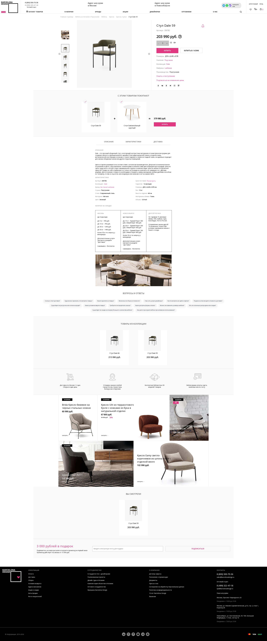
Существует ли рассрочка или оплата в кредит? (65, 305)
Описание (109, 142)
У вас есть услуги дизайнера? (154, 301)
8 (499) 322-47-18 (31, 5)
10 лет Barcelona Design (157, 593)
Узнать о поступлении (165, 76)
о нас (215, 12)
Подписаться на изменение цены (170, 80)
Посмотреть (151, 181)
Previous (59, 54)
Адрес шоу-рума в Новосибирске (162, 4)
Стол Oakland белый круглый (132, 126)
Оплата (31, 574)
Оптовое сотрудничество (97, 587)
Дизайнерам (155, 12)
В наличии (69, 12)
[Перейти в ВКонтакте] (124, 634)
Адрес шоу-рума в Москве (95, 4)
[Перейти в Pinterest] (133, 634)
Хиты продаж (33, 593)
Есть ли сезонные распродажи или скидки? (202, 305)
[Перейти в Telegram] (143, 634)
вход (261, 4)
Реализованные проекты (96, 577)
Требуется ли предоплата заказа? (120, 305)
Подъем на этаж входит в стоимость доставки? (208, 301)
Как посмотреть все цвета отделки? (178, 301)
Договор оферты (155, 574)
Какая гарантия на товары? (105, 301)
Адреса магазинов (34, 587)
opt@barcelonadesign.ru (225, 589)
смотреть (65, 435)
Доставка (158, 142)
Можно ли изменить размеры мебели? (172, 305)
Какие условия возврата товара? (95, 305)
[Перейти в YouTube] (138, 634)
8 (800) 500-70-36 (31, 3)
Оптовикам (186, 12)
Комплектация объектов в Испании (100, 583)
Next (149, 54)
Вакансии (152, 596)
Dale (168, 64)
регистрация (253, 4)
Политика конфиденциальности (160, 590)
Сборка (30, 580)
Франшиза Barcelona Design (97, 590)
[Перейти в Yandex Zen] (147, 634)
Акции (125, 12)
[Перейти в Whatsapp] (128, 634)
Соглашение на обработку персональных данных (166, 587)
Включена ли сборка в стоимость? (129, 301)
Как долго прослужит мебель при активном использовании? (156, 310)
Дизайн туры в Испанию (96, 580)
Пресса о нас (153, 583)
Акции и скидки (33, 590)
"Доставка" (101, 242)
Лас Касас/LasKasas (107, 187)
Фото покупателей (35, 596)
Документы (153, 580)
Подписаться (197, 549)
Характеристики (133, 142)
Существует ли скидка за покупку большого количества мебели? (112, 310)
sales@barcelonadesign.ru (225, 577)
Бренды (98, 12)
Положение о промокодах (158, 577)
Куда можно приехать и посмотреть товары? (78, 301)
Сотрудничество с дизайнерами (99, 574)
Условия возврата (34, 583)
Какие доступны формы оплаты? (145, 305)
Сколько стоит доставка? (52, 301)
